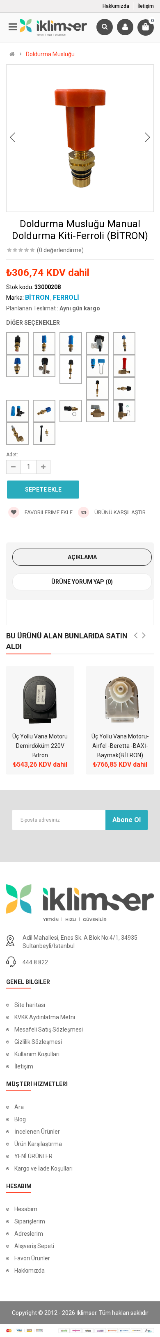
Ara (19, 1107)
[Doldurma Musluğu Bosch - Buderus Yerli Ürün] (97, 365)
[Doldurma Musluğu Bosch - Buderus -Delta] (70, 369)
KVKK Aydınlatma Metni (44, 1017)
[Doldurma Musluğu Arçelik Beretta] (44, 343)
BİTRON (37, 297)
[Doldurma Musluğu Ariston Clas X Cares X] (124, 343)
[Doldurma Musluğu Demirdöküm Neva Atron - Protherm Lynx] (44, 411)
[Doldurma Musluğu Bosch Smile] (97, 388)
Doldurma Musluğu (50, 54)
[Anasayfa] (12, 54)
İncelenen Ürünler (37, 1131)
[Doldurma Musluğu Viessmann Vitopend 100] (44, 433)
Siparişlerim (29, 1221)
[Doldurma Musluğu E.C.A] (70, 411)
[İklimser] (53, 26)
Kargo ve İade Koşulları (43, 1168)
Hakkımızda (116, 6)
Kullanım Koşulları (36, 1054)
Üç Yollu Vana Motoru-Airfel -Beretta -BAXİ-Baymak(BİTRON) (120, 745)
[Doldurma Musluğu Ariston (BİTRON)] (97, 343)
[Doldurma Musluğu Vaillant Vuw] (124, 411)
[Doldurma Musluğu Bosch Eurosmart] (124, 365)
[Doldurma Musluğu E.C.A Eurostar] (97, 411)
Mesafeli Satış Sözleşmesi (48, 1029)
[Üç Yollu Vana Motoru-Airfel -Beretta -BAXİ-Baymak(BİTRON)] (120, 699)
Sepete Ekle (43, 489)
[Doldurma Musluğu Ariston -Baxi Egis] (70, 343)
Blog (20, 1119)
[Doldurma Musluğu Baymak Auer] (17, 365)
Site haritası (29, 1005)
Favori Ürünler (32, 1258)
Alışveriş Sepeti (34, 1246)
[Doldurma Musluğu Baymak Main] (44, 365)
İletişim (145, 6)
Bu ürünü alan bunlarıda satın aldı (67, 641)
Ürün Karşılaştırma (38, 1144)
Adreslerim (28, 1233)
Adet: (12, 455)
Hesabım (25, 1209)
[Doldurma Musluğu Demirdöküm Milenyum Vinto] (17, 411)
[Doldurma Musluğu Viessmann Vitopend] (17, 433)
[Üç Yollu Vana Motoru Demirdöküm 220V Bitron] (40, 699)
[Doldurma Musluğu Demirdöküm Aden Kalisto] (124, 388)
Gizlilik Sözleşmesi (38, 1042)
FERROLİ (66, 297)
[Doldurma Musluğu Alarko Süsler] (17, 343)
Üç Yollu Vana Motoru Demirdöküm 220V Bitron (40, 745)
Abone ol (126, 820)
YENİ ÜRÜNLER (33, 1156)
